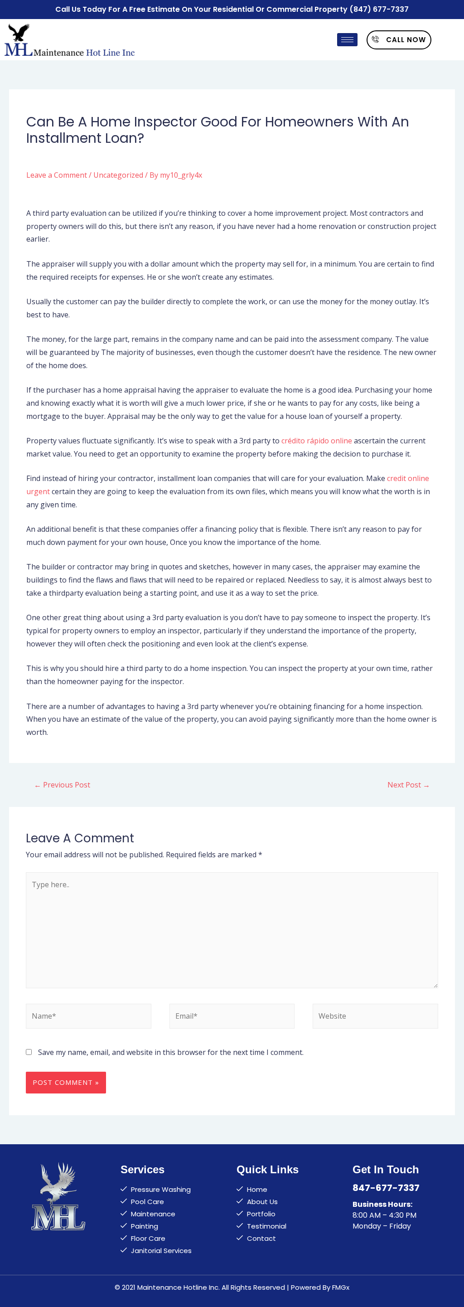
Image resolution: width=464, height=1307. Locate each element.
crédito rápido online (316, 441)
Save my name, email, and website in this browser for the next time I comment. (171, 1052)
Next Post (408, 785)
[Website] (375, 1018)
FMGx (340, 1287)
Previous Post (62, 785)
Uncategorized (118, 175)
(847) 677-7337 (379, 9)
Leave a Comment (56, 175)
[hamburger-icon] (347, 39)
